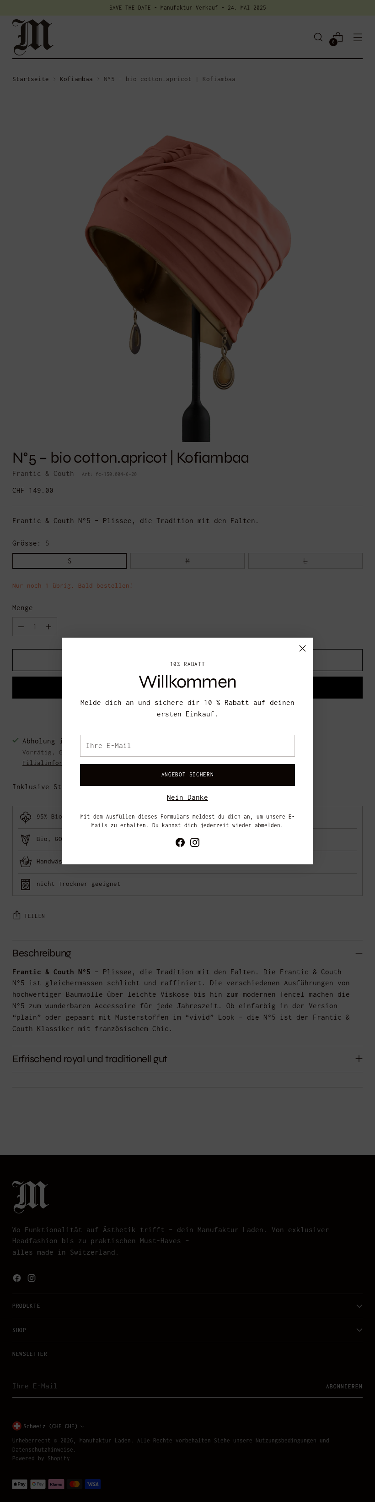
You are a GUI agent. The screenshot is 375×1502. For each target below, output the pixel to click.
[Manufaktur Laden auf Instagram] (194, 844)
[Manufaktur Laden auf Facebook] (180, 844)
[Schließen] (302, 648)
